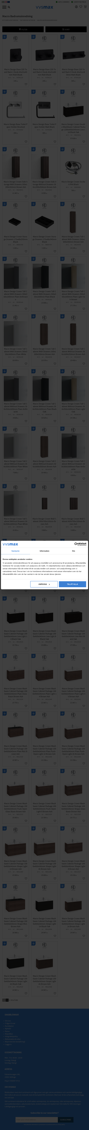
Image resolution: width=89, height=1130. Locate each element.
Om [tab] (73, 551)
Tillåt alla (72, 584)
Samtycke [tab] (15, 551)
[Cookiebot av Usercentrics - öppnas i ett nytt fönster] (76, 544)
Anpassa (42, 584)
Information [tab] (44, 551)
